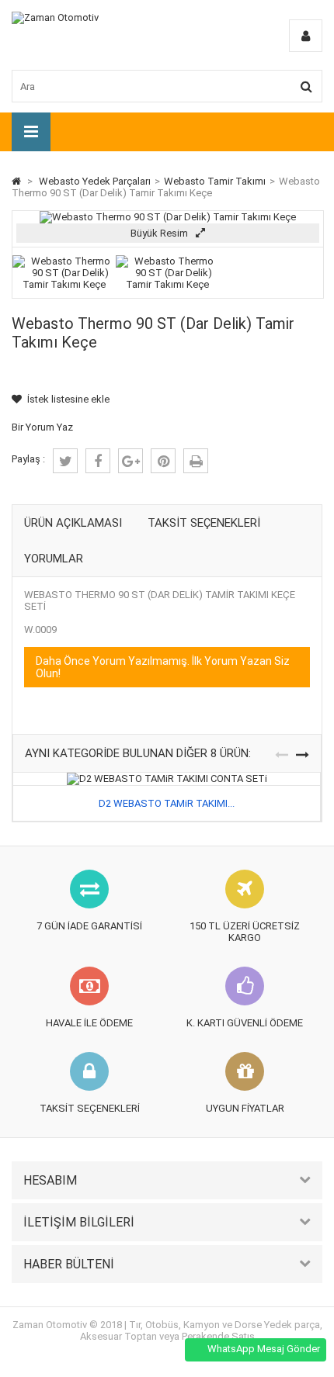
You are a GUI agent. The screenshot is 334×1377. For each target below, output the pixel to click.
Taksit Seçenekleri (204, 523)
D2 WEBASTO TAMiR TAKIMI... (167, 803)
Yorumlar (53, 559)
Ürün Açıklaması (73, 523)
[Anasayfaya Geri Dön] (16, 181)
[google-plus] (130, 460)
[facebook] (97, 460)
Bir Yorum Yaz (42, 427)
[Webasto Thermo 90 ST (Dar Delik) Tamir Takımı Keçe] (64, 284)
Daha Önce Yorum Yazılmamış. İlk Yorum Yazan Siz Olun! (163, 667)
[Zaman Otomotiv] (55, 17)
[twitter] (65, 460)
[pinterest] (163, 460)
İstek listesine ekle (68, 399)
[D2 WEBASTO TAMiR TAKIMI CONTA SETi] (167, 778)
